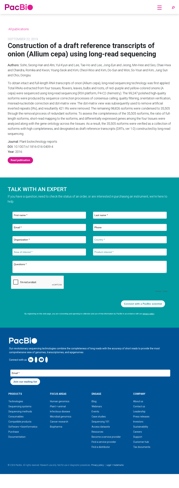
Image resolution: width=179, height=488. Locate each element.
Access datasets (101, 426)
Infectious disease (60, 411)
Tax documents (141, 447)
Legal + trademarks (115, 465)
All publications (18, 29)
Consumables (16, 416)
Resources (97, 431)
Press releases (141, 416)
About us (138, 401)
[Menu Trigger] (159, 7)
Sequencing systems (19, 406)
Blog (94, 401)
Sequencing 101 (100, 421)
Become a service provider (106, 436)
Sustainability (140, 426)
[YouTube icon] (41, 359)
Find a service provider (104, 441)
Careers (137, 431)
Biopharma (56, 426)
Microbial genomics (60, 416)
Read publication (20, 160)
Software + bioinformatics (22, 426)
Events (95, 411)
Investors (138, 421)
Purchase (13, 431)
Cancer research (59, 421)
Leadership (139, 411)
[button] (173, 7)
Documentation (17, 436)
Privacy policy (97, 465)
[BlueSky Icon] (46, 359)
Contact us (139, 406)
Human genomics (59, 401)
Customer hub (141, 441)
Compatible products (19, 421)
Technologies (15, 401)
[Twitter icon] (36, 359)
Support (137, 436)
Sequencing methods (20, 411)
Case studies (99, 416)
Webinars (97, 406)
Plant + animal (58, 406)
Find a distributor (101, 447)
